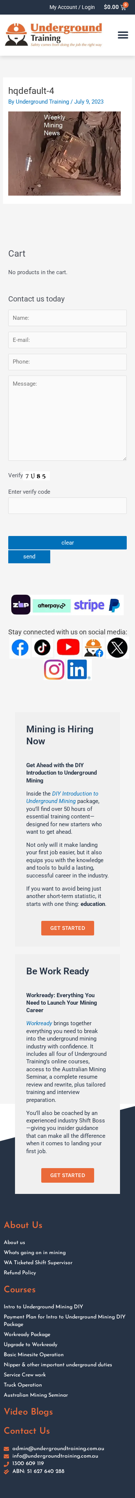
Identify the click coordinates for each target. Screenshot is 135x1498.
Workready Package (27, 1335)
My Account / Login (72, 7)
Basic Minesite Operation (34, 1355)
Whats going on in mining (35, 1253)
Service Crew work (25, 1375)
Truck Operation (23, 1385)
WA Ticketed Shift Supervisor (38, 1263)
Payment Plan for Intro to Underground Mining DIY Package (65, 1320)
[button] (122, 35)
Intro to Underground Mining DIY (43, 1307)
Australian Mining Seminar (36, 1395)
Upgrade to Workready (30, 1345)
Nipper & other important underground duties (58, 1365)
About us (14, 1243)
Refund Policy (20, 1273)
